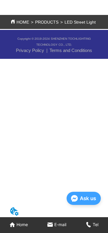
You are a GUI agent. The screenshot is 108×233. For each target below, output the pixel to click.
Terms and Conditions (71, 50)
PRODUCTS (46, 22)
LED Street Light (80, 22)
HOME (22, 22)
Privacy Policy (30, 50)
